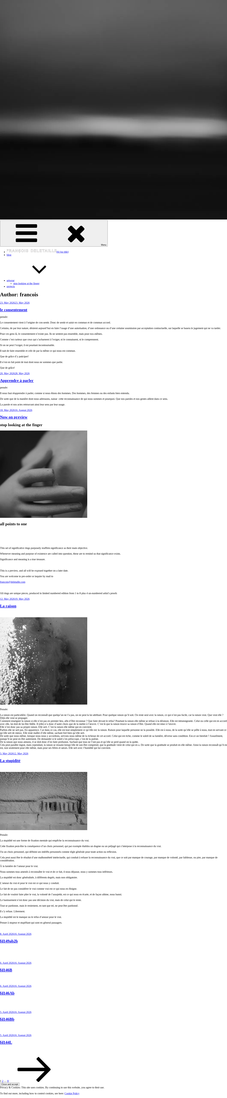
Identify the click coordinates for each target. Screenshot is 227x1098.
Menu (103, 245)
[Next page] (34, 1081)
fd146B (6, 970)
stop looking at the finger (26, 283)
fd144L (6, 1042)
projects (11, 286)
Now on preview (13, 417)
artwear (10, 280)
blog (9, 254)
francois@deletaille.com (12, 582)
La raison (8, 606)
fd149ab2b (9, 941)
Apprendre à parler (17, 380)
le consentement (13, 310)
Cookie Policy (71, 1093)
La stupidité (10, 760)
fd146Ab (7, 993)
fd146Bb (7, 1019)
